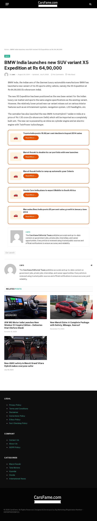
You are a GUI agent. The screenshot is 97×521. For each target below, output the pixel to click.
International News (17, 479)
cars (13, 74)
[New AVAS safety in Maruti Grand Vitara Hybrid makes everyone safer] (25, 348)
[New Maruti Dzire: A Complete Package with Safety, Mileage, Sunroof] (71, 307)
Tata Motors (14, 468)
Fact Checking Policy (18, 423)
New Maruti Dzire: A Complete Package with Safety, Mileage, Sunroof (69, 323)
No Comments (58, 74)
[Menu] (7, 4)
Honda (12, 475)
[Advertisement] (48, 28)
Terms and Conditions (18, 409)
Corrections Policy (17, 416)
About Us (13, 444)
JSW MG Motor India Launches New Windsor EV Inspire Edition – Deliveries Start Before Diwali (23, 325)
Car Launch (10, 253)
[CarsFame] (48, 4)
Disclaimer (13, 412)
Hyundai (12, 471)
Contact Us (14, 440)
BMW (7, 56)
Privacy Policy (15, 405)
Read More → (31, 138)
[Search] (90, 4)
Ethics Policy (14, 419)
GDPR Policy (14, 447)
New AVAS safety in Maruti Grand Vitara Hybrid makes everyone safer (24, 364)
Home (6, 49)
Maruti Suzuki (15, 464)
